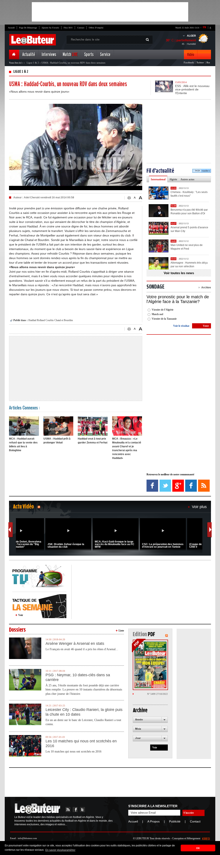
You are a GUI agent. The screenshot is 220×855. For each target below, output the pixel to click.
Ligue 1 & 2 (33, 62)
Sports (88, 54)
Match (70, 54)
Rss (208, 62)
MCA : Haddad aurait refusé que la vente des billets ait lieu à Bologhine (23, 444)
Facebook (189, 62)
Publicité (174, 821)
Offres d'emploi (96, 27)
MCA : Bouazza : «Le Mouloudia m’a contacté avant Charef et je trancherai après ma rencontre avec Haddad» (126, 448)
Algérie (173, 179)
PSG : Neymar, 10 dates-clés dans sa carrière (78, 677)
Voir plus (199, 507)
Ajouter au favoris (50, 27)
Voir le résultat (181, 325)
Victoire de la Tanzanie (164, 318)
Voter (206, 325)
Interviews (49, 54)
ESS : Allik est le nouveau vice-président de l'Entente (192, 89)
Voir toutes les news (179, 273)
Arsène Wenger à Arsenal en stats (75, 643)
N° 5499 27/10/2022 (157, 694)
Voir (20, 615)
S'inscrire (188, 812)
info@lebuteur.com (27, 838)
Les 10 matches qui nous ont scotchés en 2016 (81, 743)
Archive (206, 287)
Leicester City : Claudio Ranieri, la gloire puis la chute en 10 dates (84, 712)
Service (105, 54)
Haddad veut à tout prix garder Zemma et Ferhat (92, 440)
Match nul (157, 314)
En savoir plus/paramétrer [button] (60, 850)
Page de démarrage (28, 27)
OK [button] (198, 848)
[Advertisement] (110, 12)
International (158, 179)
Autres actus (187, 179)
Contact (80, 27)
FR (204, 27)
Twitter (200, 62)
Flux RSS (68, 27)
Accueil (11, 27)
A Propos (153, 821)
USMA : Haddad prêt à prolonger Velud (56, 440)
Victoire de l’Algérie (162, 309)
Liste (121, 630)
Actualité (28, 54)
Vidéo (190, 54)
